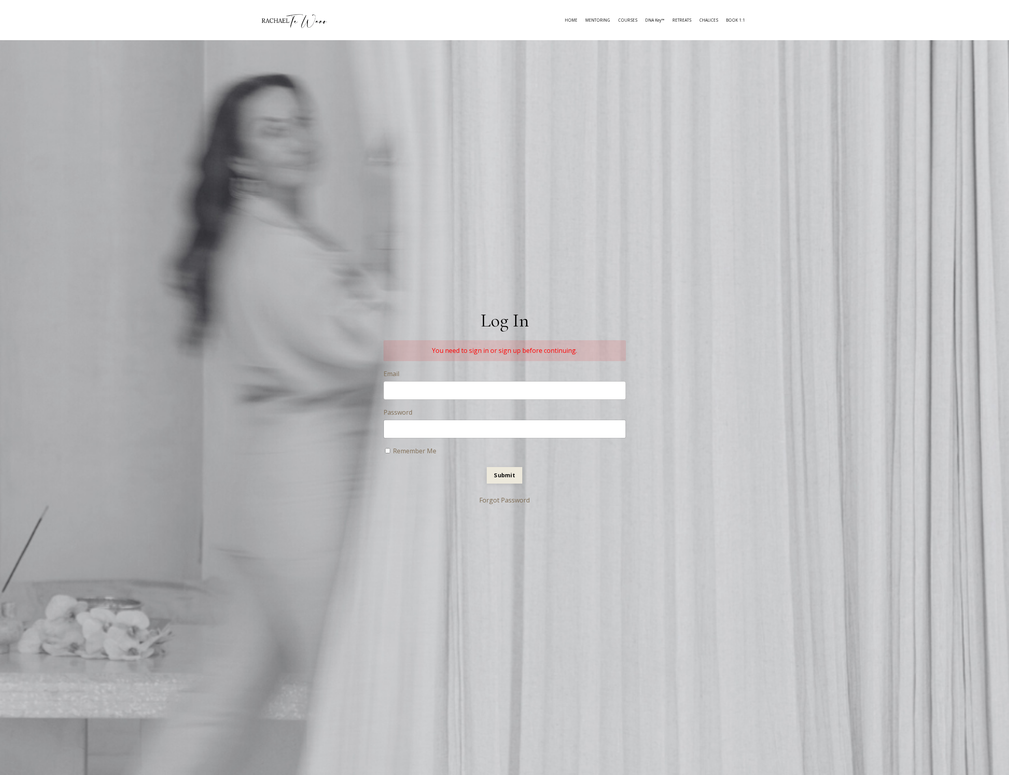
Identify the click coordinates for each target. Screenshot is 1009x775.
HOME (571, 20)
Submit (504, 475)
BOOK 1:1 (735, 20)
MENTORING (597, 20)
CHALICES (708, 20)
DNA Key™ (655, 20)
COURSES (627, 20)
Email (391, 373)
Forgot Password (504, 500)
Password (397, 412)
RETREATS (681, 20)
